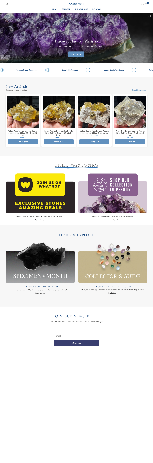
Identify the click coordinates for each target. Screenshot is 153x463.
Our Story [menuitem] (96, 9)
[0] (145, 4)
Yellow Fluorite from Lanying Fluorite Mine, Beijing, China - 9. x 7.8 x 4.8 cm (130, 133)
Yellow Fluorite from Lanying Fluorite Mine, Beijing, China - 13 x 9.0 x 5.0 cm (22, 133)
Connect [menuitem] (66, 9)
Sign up (76, 343)
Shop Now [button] (76, 54)
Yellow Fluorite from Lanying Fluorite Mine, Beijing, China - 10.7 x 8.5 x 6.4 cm (58, 133)
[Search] (7, 4)
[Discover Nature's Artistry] (76, 38)
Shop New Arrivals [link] (139, 90)
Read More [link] (39, 293)
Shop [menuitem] (54, 9)
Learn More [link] (39, 220)
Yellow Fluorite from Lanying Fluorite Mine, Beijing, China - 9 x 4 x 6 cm (94, 132)
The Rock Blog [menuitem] (81, 9)
